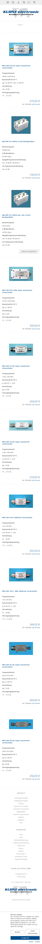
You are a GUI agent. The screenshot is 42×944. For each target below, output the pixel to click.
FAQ (21, 835)
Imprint (37, 941)
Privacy (31, 941)
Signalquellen (21, 812)
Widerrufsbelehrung (21, 840)
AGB (21, 837)
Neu (21, 823)
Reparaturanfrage (21, 859)
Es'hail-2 (21, 803)
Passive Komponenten (21, 814)
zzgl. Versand (36, 104)
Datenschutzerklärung (21, 843)
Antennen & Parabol (21, 806)
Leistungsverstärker (21, 798)
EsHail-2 (21, 851)
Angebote (21, 820)
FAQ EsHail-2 (21, 854)
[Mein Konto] (18, 2)
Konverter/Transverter (21, 809)
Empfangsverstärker (21, 801)
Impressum (21, 845)
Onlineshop (21, 830)
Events (21, 848)
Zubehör (21, 817)
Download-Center (21, 856)
